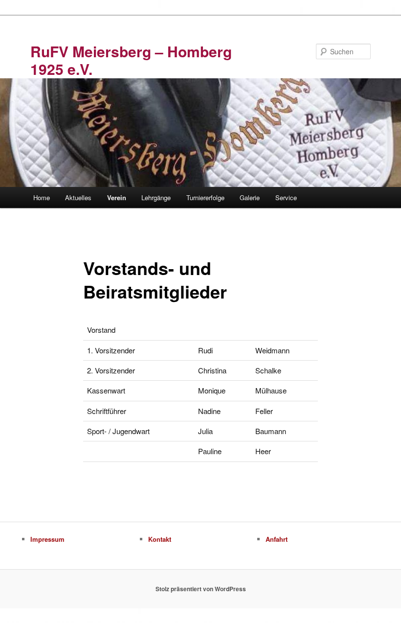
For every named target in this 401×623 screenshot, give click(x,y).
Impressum (47, 539)
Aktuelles (78, 197)
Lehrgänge (156, 197)
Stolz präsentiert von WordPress (201, 588)
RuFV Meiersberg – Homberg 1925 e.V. (131, 60)
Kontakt (159, 539)
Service (286, 197)
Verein (116, 197)
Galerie (250, 197)
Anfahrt (277, 539)
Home (41, 197)
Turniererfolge (205, 197)
